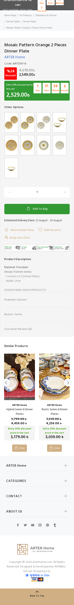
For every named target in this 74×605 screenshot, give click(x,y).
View (22, 448)
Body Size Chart (20, 237)
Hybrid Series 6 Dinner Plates (19, 411)
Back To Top (37, 596)
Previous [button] (6, 382)
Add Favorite (52, 230)
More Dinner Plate (22, 230)
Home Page (10, 15)
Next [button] (68, 382)
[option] (19, 399)
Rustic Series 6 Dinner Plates (54, 411)
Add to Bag (40, 209)
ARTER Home (14, 57)
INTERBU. (60, 566)
